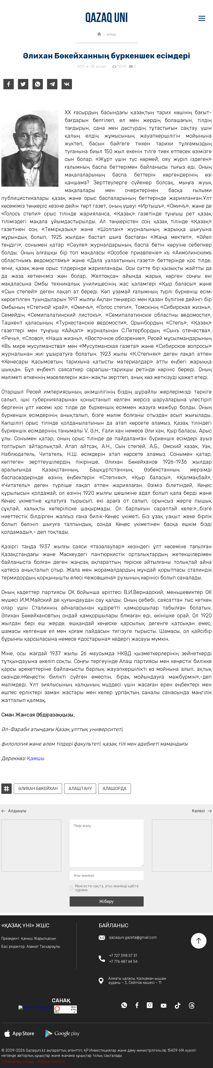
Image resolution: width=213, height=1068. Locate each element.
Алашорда (115, 788)
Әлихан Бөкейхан (38, 788)
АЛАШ (111, 34)
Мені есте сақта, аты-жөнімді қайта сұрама (106, 888)
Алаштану (80, 788)
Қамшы (35, 758)
